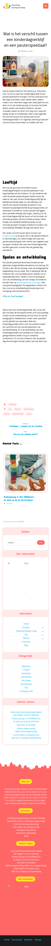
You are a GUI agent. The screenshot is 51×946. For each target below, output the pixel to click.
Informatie (26, 680)
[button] (45, 6)
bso (10, 409)
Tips (26, 687)
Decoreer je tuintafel (26, 725)
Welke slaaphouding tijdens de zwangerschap (26, 730)
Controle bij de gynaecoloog (26, 824)
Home (26, 623)
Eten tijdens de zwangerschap (26, 827)
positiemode (26, 684)
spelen (29, 414)
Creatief (26, 669)
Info (26, 634)
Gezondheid (26, 677)
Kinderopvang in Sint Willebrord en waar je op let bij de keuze (26, 720)
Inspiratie (26, 641)
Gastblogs (12, 404)
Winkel (26, 638)
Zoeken (41, 542)
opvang (6, 414)
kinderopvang (28, 409)
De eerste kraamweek (26, 833)
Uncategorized (26, 691)
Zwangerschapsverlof (26, 830)
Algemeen (26, 666)
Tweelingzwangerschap (26, 631)
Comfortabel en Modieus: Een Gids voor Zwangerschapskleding (26, 736)
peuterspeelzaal (17, 414)
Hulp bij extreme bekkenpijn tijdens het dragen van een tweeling (26, 713)
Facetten (26, 627)
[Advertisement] (25, 152)
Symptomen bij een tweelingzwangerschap (26, 821)
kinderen (18, 409)
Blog (26, 645)
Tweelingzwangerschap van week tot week (26, 818)
